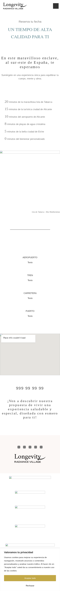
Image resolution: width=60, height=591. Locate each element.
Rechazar (30, 585)
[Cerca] (57, 550)
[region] (30, 569)
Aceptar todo (30, 578)
